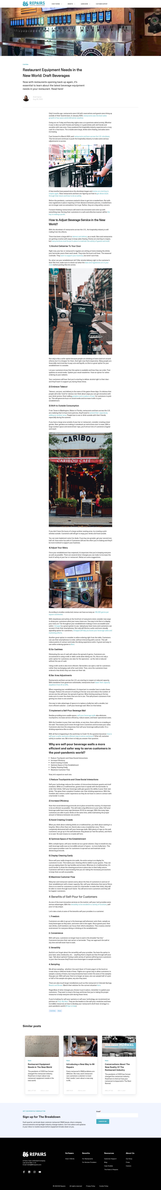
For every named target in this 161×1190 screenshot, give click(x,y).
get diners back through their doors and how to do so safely (78, 194)
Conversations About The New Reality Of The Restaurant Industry (117, 1067)
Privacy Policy (90, 1186)
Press (128, 1162)
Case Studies (108, 1166)
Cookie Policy (103, 1186)
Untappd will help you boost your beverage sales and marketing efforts (80, 631)
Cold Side (52, 1011)
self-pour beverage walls (86, 715)
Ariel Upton (37, 97)
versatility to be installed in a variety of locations (89, 904)
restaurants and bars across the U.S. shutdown (92, 136)
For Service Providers (89, 1162)
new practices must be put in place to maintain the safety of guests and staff (80, 241)
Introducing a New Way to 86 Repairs (80, 1065)
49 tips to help (70, 1006)
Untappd (57, 626)
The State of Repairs (111, 1169)
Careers (128, 1166)
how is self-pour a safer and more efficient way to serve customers (80, 735)
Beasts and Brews (55, 985)
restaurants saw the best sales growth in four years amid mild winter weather (78, 116)
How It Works (69, 1158)
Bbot (72, 644)
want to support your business (71, 255)
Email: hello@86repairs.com (32, 1165)
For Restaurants (87, 1158)
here (99, 985)
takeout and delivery (79, 236)
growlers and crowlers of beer (83, 396)
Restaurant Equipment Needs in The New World (40, 1065)
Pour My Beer (63, 1001)
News (59, 1011)
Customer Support (110, 1158)
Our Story (129, 1158)
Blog (105, 1162)
